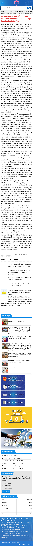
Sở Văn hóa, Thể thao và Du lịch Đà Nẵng (13, 460)
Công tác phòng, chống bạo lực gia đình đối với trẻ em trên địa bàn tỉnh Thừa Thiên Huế (19, 273)
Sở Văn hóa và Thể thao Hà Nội (11, 455)
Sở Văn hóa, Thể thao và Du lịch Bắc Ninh (13, 463)
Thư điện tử (17, 544)
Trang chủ (3, 11)
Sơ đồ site (24, 544)
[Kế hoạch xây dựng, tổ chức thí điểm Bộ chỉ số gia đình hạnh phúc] (4, 279)
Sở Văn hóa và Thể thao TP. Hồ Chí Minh (13, 458)
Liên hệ (29, 544)
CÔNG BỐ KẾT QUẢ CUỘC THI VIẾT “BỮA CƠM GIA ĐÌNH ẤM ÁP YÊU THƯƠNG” (19, 337)
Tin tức (11, 11)
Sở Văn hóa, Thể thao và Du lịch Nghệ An (13, 465)
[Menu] (2, 3)
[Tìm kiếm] (29, 8)
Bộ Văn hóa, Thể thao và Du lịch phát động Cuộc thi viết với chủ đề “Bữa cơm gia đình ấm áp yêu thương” (19, 355)
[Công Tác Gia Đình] (16, 3)
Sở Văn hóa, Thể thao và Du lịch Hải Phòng (13, 468)
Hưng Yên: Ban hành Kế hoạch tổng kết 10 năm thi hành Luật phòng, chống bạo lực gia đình (19, 292)
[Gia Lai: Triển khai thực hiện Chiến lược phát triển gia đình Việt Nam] (4, 286)
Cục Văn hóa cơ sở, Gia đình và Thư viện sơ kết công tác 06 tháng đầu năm (19, 320)
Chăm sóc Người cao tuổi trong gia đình (18, 368)
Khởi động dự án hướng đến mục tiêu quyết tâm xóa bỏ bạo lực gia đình (19, 361)
